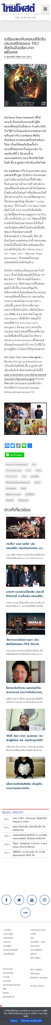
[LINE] (25, 912)
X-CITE (6, 976)
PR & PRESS (36, 969)
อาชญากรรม (8, 972)
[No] (47, 1016)
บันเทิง (6, 992)
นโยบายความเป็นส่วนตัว (31, 1021)
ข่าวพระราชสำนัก (11, 949)
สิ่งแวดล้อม (35, 957)
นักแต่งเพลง (11, 488)
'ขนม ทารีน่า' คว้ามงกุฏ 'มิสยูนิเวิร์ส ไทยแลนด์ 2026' (30, 820)
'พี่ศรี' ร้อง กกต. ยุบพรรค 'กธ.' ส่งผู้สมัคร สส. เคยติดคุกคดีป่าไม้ (25, 740)
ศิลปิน (23, 488)
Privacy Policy (37, 985)
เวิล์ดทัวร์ (9, 500)
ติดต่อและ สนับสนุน (38, 977)
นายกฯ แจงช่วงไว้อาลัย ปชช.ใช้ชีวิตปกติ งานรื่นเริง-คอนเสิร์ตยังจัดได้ (25, 596)
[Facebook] (6, 900)
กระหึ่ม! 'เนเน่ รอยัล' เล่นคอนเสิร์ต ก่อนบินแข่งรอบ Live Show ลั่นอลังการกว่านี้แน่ (25, 548)
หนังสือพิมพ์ (9, 953)
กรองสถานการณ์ (37, 929)
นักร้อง (37, 482)
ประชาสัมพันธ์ (36, 949)
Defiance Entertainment (16, 464)
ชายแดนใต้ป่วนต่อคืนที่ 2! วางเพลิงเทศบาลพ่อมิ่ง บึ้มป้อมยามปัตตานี (30, 836)
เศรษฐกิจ (7, 945)
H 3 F (28, 470)
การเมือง (7, 929)
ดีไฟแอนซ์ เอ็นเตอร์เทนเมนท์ (18, 482)
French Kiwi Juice (13, 470)
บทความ (7, 941)
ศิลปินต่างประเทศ (13, 494)
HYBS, (38, 470)
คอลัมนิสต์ (8, 937)
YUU (24, 476)
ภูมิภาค (33, 953)
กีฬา (32, 937)
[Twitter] (19, 900)
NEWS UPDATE (12, 812)
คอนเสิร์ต (35, 476)
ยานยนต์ (6, 980)
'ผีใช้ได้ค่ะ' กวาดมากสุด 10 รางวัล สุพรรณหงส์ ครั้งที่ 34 (29, 853)
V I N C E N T (11, 476)
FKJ (34, 464)
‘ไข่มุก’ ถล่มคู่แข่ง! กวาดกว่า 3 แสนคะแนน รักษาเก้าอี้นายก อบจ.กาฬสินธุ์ (30, 845)
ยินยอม (14, 1021)
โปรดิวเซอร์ (23, 500)
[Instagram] (44, 900)
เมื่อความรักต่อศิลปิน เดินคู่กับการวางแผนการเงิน (24, 786)
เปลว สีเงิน (8, 933)
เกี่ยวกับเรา (35, 973)
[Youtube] (32, 900)
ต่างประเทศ (8, 968)
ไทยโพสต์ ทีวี (8, 996)
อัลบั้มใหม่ (30, 494)
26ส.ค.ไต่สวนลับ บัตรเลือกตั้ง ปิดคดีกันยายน (29, 828)
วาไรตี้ (33, 933)
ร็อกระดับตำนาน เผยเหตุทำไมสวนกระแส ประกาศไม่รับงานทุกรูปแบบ (25, 692)
